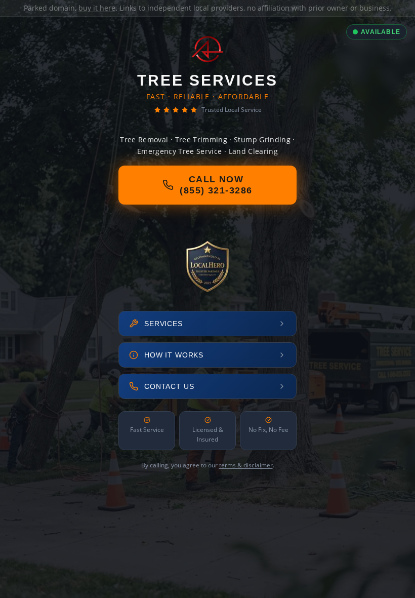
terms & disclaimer (246, 465)
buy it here (96, 8)
